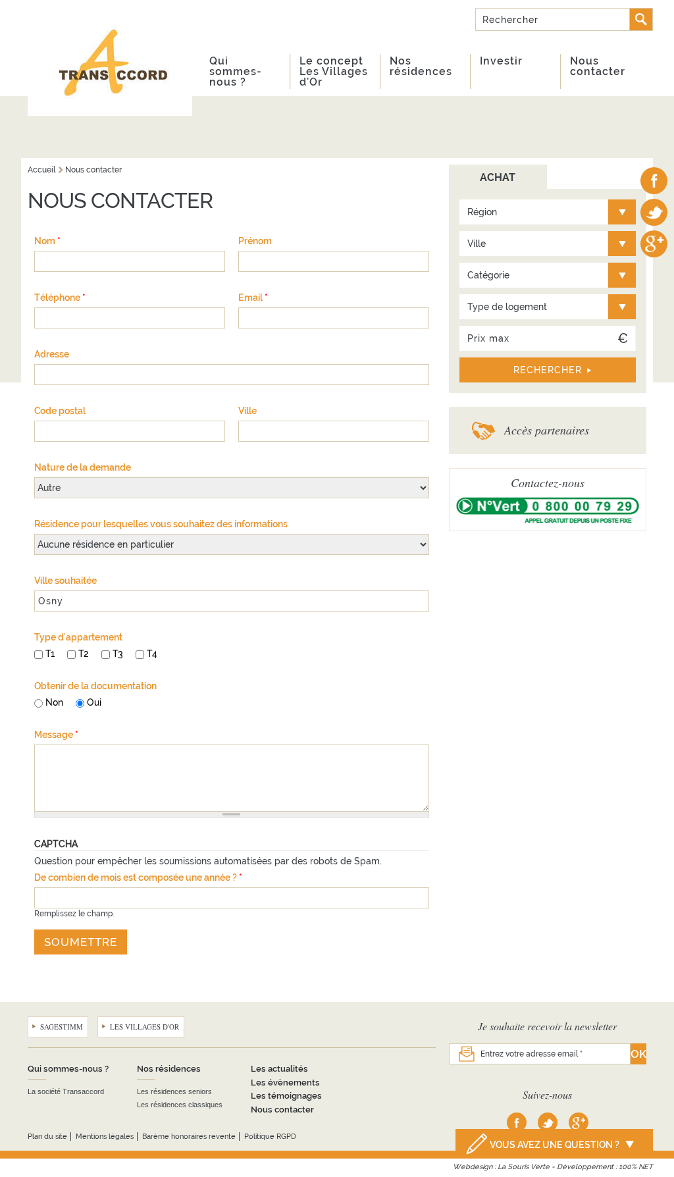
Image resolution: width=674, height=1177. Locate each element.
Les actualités (279, 1069)
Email (253, 297)
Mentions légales (105, 1136)
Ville (247, 410)
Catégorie (488, 275)
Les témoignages (286, 1096)
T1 (50, 653)
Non (54, 702)
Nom (47, 241)
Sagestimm (61, 1027)
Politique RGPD (270, 1136)
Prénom (255, 241)
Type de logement (507, 306)
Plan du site (47, 1136)
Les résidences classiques (179, 1105)
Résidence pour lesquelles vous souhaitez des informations (161, 524)
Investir (501, 61)
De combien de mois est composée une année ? (138, 877)
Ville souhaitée (65, 580)
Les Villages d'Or (144, 1027)
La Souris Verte (524, 1167)
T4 (152, 653)
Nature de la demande (82, 467)
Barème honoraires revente (189, 1136)
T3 (118, 653)
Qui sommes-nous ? (235, 71)
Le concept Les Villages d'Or (333, 71)
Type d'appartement (78, 637)
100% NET (636, 1167)
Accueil (41, 169)
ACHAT (497, 177)
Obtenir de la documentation (95, 686)
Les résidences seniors (174, 1091)
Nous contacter (597, 66)
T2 (83, 653)
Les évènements (285, 1082)
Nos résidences (421, 66)
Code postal (60, 410)
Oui (94, 702)
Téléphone (60, 297)
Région (482, 212)
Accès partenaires (546, 430)
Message (56, 734)
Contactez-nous (547, 482)
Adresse (51, 354)
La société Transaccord (66, 1091)
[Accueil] (110, 58)
